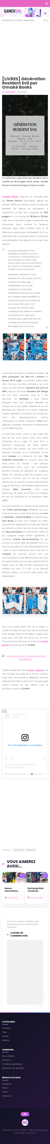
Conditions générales (12, 1064)
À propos (6, 1060)
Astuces (5, 1040)
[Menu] (46, 3)
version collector (35, 670)
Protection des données (13, 1068)
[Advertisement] (25, 51)
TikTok (4, 1088)
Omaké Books (10, 196)
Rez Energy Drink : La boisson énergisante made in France (36, 889)
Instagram (6, 1084)
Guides (5, 1036)
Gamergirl (11, 92)
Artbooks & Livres (12, 20)
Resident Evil (30, 850)
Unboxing (29, 20)
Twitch (5, 1092)
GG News (6, 1028)
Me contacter (8, 1056)
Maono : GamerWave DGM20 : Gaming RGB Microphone (13, 889)
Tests (4, 1032)
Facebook (6, 1096)
